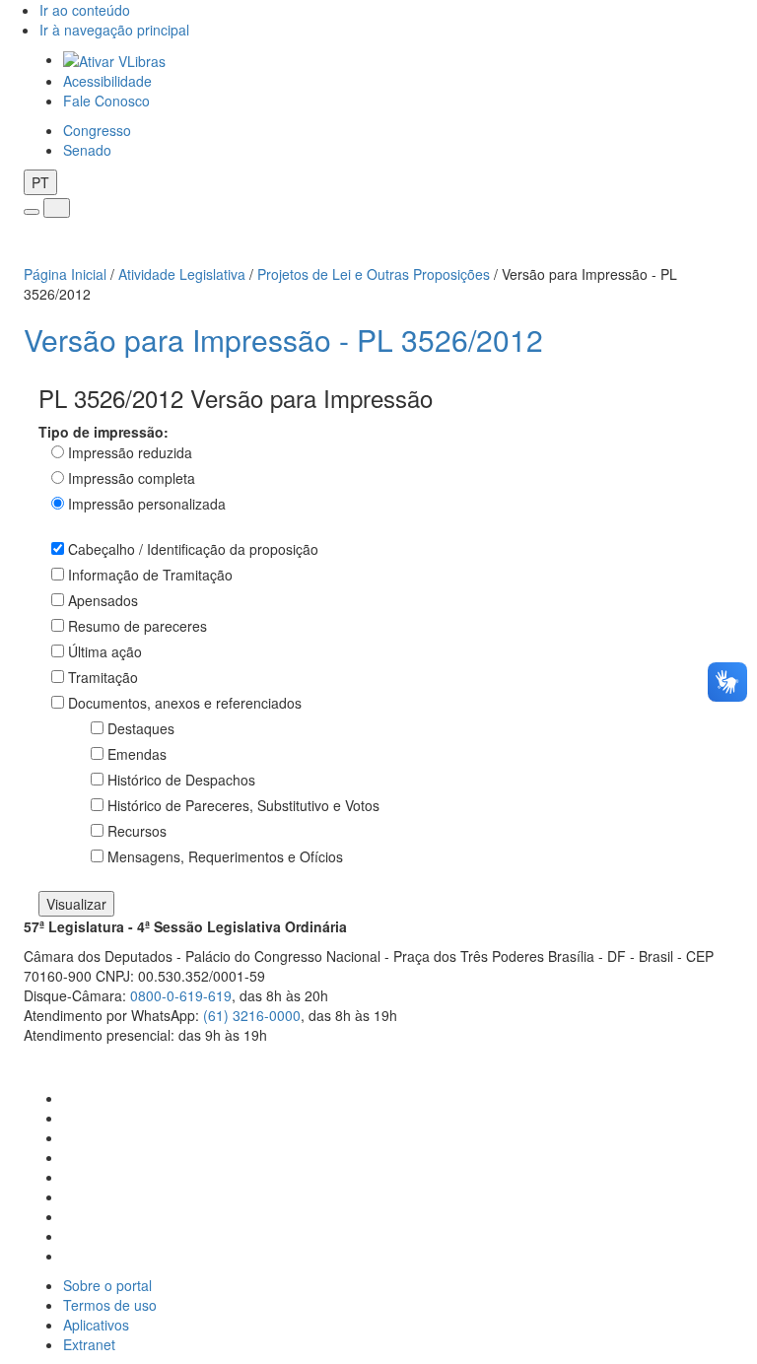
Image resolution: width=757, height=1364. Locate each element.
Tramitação (103, 677)
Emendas (137, 754)
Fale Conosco (106, 100)
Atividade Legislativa (181, 274)
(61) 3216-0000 (252, 1015)
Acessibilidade (107, 81)
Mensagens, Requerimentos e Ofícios (225, 856)
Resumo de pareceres (137, 626)
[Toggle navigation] (31, 212)
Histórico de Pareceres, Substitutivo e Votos (243, 805)
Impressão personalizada (147, 503)
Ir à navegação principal (114, 29)
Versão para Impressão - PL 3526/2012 (283, 339)
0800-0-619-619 (181, 995)
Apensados (103, 600)
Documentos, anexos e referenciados (185, 703)
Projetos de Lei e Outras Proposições (373, 274)
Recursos (137, 831)
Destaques (140, 728)
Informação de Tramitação (150, 574)
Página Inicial (65, 274)
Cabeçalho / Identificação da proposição (193, 549)
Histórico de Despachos (181, 779)
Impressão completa (131, 478)
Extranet (89, 1344)
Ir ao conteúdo (84, 10)
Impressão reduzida (130, 452)
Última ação (105, 651)
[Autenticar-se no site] (728, 1059)
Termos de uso (110, 1305)
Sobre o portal (107, 1285)
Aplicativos (96, 1324)
